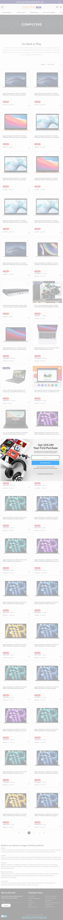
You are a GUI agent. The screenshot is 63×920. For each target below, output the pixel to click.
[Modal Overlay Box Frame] (31, 460)
